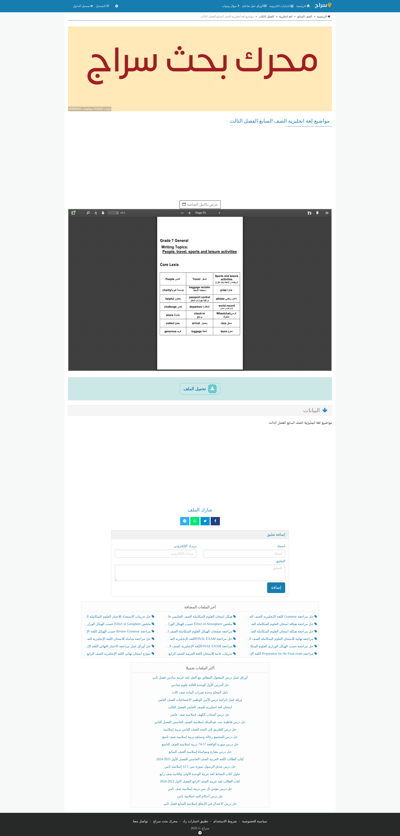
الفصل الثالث (266, 16)
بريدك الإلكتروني (185, 546)
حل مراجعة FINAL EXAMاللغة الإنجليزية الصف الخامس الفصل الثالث (198, 639)
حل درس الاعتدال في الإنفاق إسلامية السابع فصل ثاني (200, 803)
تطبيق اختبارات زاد (195, 821)
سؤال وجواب (230, 6)
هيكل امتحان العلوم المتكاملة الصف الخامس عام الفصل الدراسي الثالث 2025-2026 (198, 616)
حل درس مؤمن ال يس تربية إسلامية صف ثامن (200, 789)
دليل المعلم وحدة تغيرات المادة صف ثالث (200, 692)
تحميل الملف (195, 388)
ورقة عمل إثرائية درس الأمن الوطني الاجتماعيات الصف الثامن (200, 700)
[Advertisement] (200, 163)
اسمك (281, 546)
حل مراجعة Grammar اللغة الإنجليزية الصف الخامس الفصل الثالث (280, 616)
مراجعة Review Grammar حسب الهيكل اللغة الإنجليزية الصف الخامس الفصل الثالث (117, 631)
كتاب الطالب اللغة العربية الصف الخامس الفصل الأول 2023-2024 (200, 759)
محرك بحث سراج (165, 821)
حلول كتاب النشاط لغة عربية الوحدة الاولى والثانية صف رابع (200, 774)
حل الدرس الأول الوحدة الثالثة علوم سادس (200, 685)
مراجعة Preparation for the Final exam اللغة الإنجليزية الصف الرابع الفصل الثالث (280, 653)
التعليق (280, 561)
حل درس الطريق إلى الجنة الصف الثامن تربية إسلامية (200, 729)
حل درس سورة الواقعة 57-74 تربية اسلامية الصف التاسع (200, 744)
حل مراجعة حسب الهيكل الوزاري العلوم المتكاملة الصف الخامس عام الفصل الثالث (280, 646)
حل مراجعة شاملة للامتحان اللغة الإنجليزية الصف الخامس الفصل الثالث (117, 639)
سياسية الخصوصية (254, 821)
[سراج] (323, 6)
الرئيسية (301, 6)
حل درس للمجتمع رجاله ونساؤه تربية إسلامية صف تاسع (200, 737)
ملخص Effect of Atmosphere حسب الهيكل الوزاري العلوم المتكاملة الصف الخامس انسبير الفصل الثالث (198, 624)
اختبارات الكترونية (280, 6)
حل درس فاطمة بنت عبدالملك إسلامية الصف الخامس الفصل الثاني (200, 722)
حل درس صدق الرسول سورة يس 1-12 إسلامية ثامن (200, 766)
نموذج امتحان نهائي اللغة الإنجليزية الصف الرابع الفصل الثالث (117, 653)
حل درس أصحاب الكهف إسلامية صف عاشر (200, 714)
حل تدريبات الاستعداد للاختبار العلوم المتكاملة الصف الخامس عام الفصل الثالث (117, 616)
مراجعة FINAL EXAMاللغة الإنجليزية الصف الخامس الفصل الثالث (198, 646)
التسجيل (101, 6)
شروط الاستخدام (225, 821)
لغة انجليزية (285, 16)
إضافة (276, 587)
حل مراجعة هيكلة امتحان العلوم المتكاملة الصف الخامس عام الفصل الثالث (280, 631)
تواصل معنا (140, 821)
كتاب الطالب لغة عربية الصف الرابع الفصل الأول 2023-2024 (200, 781)
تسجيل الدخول (82, 6)
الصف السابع (304, 16)
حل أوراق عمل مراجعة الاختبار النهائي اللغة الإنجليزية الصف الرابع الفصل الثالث (117, 646)
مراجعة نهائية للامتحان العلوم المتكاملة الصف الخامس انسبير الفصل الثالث (280, 639)
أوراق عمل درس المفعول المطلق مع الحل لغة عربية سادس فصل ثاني (200, 677)
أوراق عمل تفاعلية (252, 6)
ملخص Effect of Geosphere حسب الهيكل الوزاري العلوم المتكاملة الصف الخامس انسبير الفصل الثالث (117, 624)
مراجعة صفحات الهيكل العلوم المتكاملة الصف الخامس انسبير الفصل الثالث (198, 631)
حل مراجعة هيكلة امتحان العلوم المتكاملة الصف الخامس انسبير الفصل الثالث (280, 624)
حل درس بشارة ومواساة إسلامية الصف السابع (200, 751)
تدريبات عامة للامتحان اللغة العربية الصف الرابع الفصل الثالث (198, 653)
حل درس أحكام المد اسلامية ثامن (200, 796)
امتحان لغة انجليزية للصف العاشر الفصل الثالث (200, 707)
